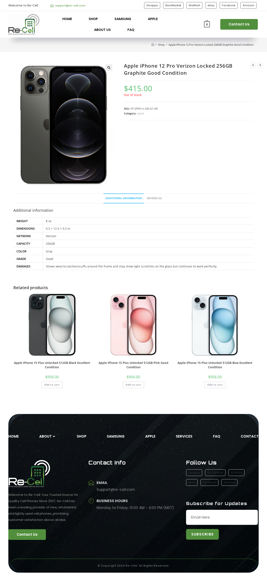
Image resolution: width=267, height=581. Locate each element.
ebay (211, 5)
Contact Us (239, 24)
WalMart (194, 5)
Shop (93, 18)
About (45, 436)
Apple (153, 18)
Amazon (248, 5)
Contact (250, 436)
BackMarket (173, 5)
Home (67, 18)
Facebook (228, 5)
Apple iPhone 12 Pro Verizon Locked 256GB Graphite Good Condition (211, 45)
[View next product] (260, 65)
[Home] (152, 45)
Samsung (123, 18)
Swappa (152, 5)
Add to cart (52, 384)
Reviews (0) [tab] (154, 198)
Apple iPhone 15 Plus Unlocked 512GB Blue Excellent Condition (215, 365)
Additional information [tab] (124, 198)
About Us (102, 29)
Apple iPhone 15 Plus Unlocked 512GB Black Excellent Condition (52, 365)
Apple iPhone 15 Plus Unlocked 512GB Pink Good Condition (133, 365)
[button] (109, 67)
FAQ (130, 29)
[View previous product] (253, 65)
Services (184, 436)
